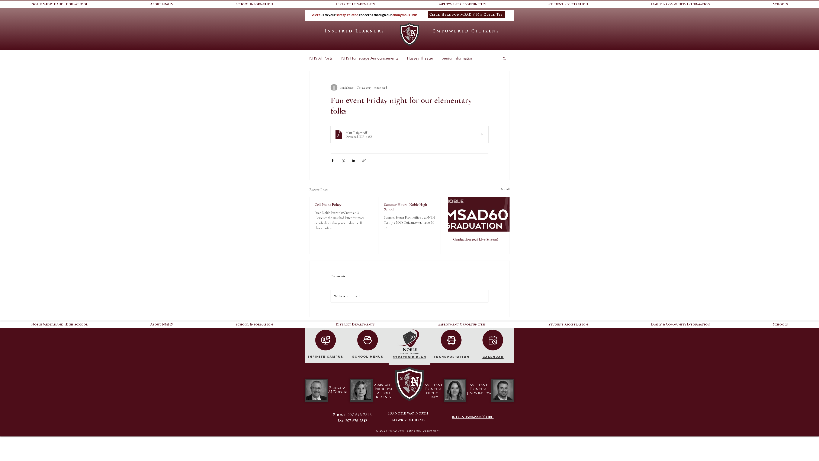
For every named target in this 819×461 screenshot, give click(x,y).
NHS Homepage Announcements (369, 58)
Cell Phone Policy (328, 204)
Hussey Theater (420, 58)
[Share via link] (364, 160)
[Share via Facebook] (333, 160)
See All (505, 189)
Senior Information (457, 58)
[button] (780, 4)
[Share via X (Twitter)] (343, 160)
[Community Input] (367, 340)
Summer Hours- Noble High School (405, 207)
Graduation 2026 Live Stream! (475, 239)
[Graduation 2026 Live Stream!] (479, 214)
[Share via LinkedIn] (353, 160)
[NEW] (325, 340)
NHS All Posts (321, 58)
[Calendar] (492, 340)
